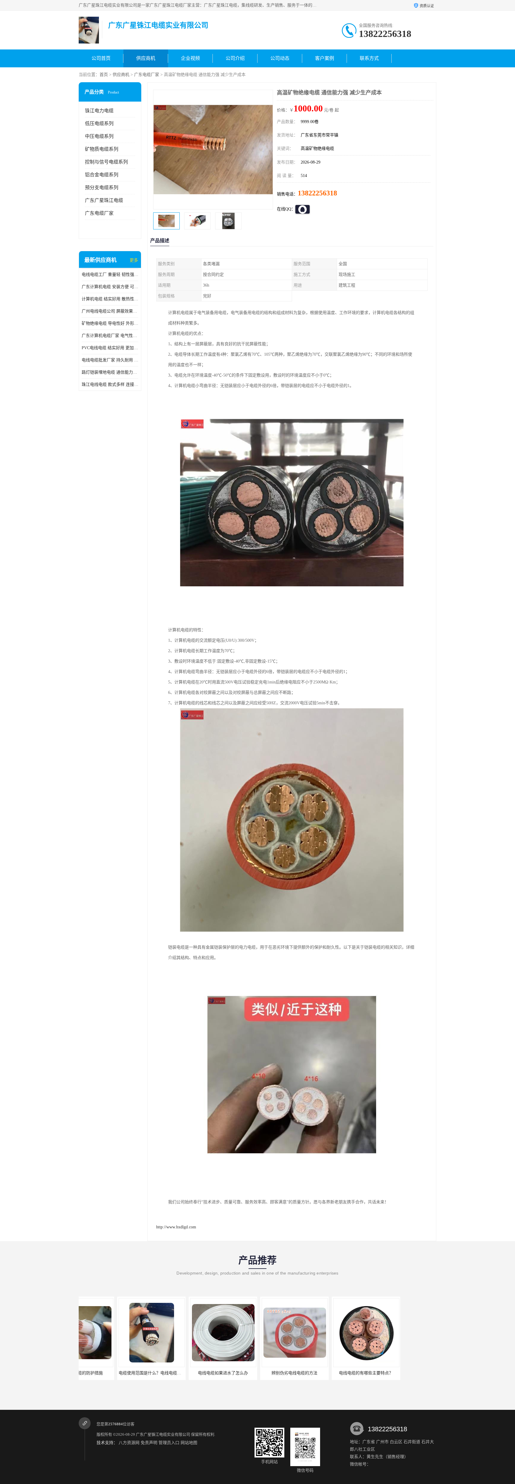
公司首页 (101, 58)
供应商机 (145, 58)
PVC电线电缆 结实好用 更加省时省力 (110, 348)
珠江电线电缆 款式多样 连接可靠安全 (110, 384)
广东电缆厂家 (146, 74)
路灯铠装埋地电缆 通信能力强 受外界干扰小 (110, 372)
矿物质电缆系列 (101, 149)
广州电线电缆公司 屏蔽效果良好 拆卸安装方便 (110, 311)
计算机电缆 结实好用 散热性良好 (110, 299)
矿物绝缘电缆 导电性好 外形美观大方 (110, 323)
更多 (134, 260)
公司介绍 (235, 58)
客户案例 (324, 58)
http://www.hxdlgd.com (176, 1227)
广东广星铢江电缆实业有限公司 (163, 1434)
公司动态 (279, 58)
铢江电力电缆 (99, 110)
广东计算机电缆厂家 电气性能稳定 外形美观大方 (110, 335)
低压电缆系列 (99, 123)
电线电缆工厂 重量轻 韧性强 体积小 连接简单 (110, 274)
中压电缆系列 (99, 136)
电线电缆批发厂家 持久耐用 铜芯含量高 (110, 360)
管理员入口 (169, 1443)
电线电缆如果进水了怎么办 (184, 1373)
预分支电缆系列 (101, 187)
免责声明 (149, 1443)
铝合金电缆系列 (101, 174)
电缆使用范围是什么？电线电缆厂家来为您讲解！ (126, 1373)
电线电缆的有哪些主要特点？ (327, 1373)
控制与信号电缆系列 (106, 161)
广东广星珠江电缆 (104, 200)
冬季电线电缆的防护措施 (399, 1373)
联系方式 (369, 58)
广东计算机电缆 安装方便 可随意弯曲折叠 (110, 287)
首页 (104, 74)
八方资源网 (129, 1443)
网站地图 (189, 1443)
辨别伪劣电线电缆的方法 (256, 1373)
